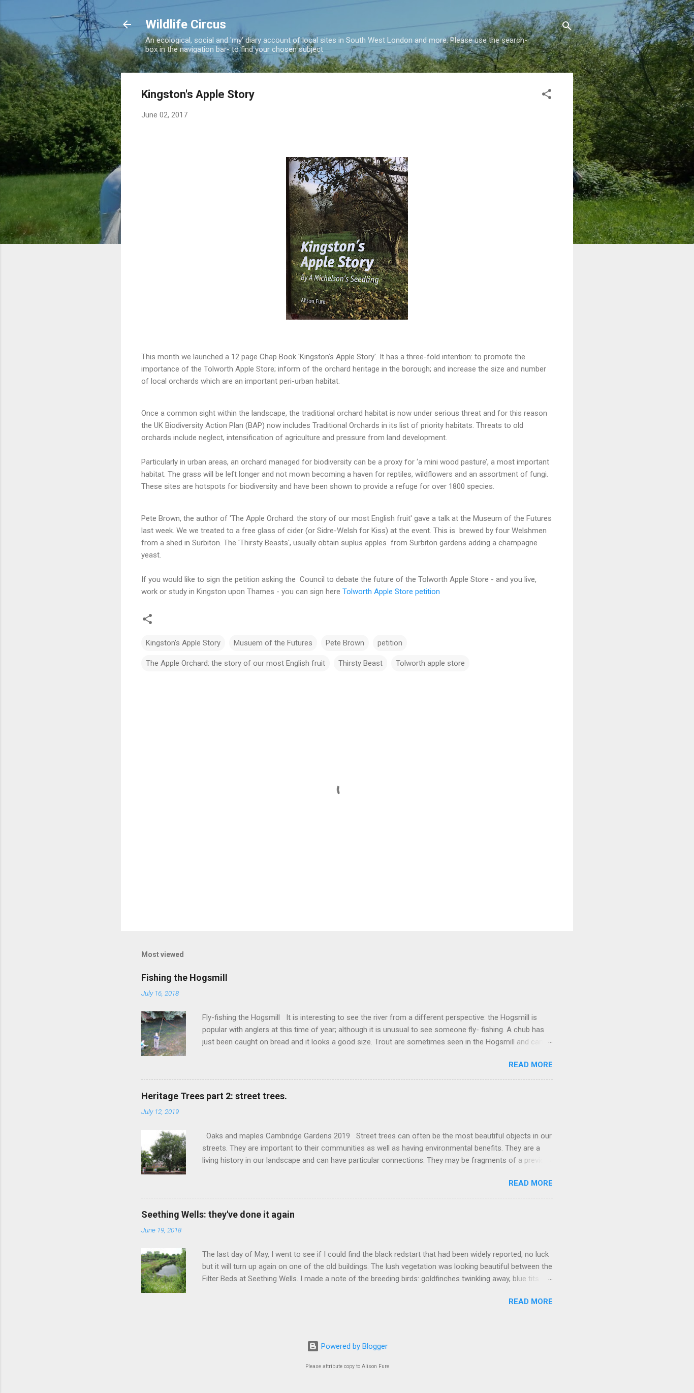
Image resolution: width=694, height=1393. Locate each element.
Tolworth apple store (430, 663)
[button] (547, 96)
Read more (531, 1064)
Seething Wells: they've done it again (218, 1214)
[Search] (567, 27)
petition (389, 642)
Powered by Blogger (353, 1346)
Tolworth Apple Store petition (390, 591)
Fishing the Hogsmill (184, 977)
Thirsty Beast (360, 663)
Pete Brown (345, 642)
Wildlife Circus (185, 24)
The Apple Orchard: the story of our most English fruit (235, 663)
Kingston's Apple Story (183, 642)
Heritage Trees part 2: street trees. (214, 1096)
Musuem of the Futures (273, 642)
